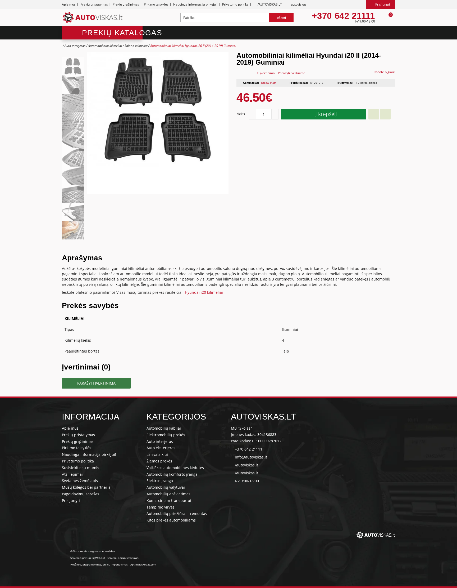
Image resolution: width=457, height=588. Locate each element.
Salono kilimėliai (136, 45)
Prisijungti (71, 500)
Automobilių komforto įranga (172, 474)
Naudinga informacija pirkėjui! (195, 4)
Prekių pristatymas (94, 4)
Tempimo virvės (161, 507)
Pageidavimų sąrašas (80, 493)
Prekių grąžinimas (126, 4)
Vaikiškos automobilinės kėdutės (175, 467)
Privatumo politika (235, 4)
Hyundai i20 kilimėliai (204, 292)
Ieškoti (281, 17)
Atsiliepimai (72, 474)
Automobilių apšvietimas (168, 493)
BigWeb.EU (98, 558)
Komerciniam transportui (169, 500)
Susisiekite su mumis (80, 467)
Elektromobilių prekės (166, 434)
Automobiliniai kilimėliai (105, 45)
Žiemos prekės (159, 461)
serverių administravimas (122, 558)
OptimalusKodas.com (143, 564)
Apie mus (69, 4)
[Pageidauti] (373, 114)
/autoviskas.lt (246, 464)
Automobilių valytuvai (166, 487)
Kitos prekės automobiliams (171, 520)
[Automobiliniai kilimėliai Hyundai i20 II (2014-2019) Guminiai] (73, 66)
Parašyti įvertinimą (291, 73)
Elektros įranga (160, 480)
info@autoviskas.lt (251, 457)
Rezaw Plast (268, 82)
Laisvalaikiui (157, 454)
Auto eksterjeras (161, 447)
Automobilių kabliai (164, 428)
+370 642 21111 (343, 16)
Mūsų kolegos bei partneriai (87, 487)
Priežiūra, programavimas (85, 564)
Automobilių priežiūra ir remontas (177, 513)
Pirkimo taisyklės (156, 4)
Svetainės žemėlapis (80, 480)
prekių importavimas (115, 564)
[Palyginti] (385, 114)
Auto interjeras (75, 45)
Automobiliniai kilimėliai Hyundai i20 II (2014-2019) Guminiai (193, 45)
